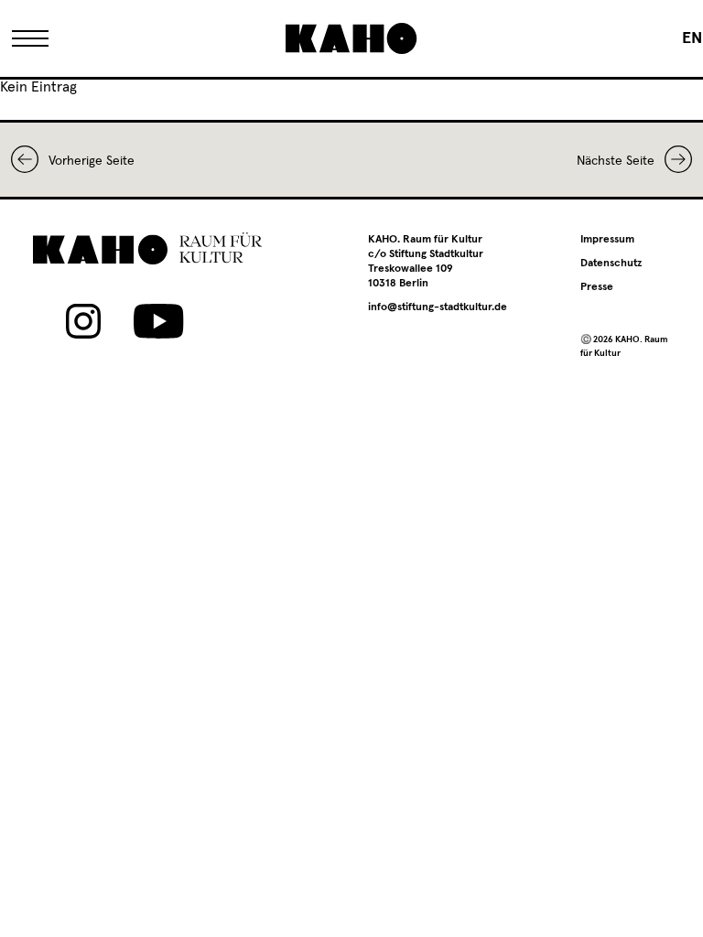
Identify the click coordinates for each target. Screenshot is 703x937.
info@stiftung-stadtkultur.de (437, 307)
